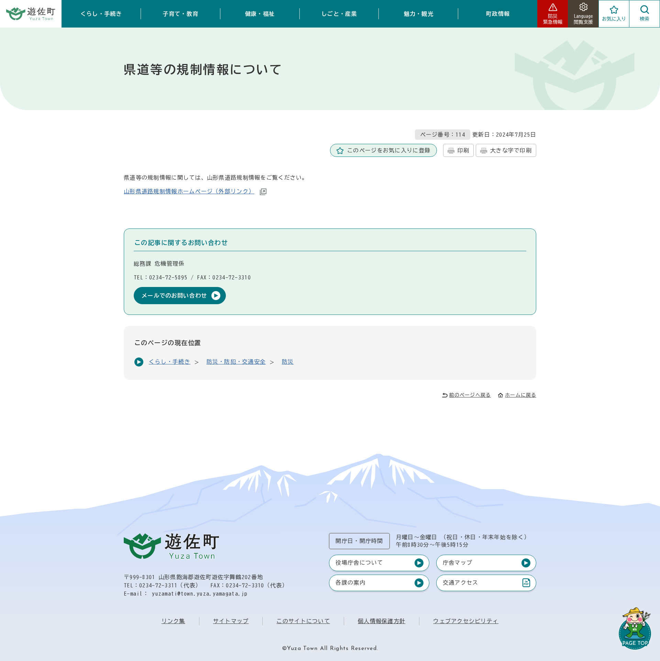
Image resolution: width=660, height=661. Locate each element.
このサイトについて (303, 621)
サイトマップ (231, 621)
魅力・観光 (418, 14)
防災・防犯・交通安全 (236, 361)
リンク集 (173, 621)
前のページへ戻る (470, 395)
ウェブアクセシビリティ (465, 621)
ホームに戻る (520, 395)
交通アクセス (460, 584)
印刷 (464, 150)
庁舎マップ (457, 562)
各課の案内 (350, 582)
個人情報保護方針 (381, 621)
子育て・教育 (180, 14)
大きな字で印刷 (511, 150)
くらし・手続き (101, 14)
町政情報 (498, 14)
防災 (288, 361)
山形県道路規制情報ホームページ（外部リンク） (189, 191)
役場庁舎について (359, 562)
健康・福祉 (260, 14)
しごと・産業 (339, 14)
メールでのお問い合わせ (174, 295)
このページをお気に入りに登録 (388, 150)
